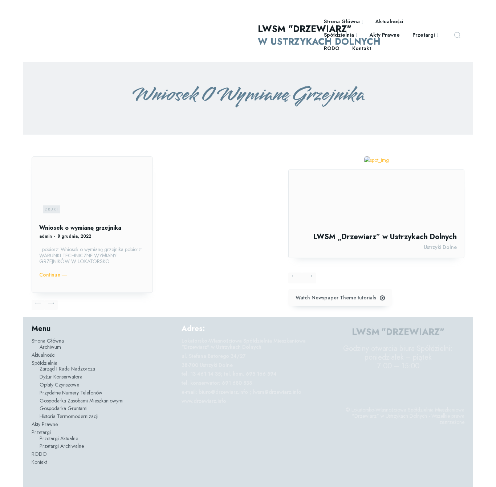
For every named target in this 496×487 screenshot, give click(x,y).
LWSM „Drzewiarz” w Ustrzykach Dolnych (385, 237)
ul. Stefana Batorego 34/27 (214, 356)
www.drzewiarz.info (204, 401)
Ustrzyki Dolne (440, 247)
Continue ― (53, 275)
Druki (51, 209)
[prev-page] (38, 305)
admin (45, 236)
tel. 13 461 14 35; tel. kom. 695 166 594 (229, 373)
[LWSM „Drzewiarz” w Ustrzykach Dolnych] (376, 201)
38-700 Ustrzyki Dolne (207, 365)
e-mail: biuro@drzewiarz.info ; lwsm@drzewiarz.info (241, 392)
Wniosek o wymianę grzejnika (80, 228)
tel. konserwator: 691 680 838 (217, 382)
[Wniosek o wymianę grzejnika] (92, 190)
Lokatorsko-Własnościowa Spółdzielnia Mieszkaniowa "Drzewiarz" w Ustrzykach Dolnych (244, 344)
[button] (457, 35)
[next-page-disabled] (51, 305)
